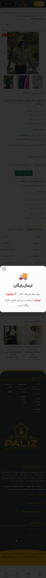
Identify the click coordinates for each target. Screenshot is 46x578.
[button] (4, 268)
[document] (23, 289)
